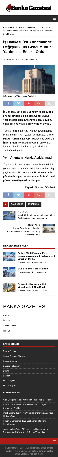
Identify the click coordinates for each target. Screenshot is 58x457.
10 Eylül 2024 (25, 272)
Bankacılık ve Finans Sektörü (33, 268)
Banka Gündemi (10, 351)
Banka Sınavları (10, 361)
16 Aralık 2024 (25, 290)
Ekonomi (7, 376)
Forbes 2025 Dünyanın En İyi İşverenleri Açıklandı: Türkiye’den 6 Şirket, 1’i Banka (36, 256)
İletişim (6, 320)
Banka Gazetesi (31, 59)
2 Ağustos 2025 (12, 59)
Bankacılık (17, 204)
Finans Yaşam (9, 385)
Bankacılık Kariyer (11, 366)
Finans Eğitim (9, 380)
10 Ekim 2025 (25, 262)
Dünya (6, 371)
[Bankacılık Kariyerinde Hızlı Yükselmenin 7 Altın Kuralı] (9, 287)
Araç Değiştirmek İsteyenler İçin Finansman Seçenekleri (28, 400)
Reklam (7, 331)
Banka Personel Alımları (14, 356)
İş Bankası (33, 204)
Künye (6, 315)
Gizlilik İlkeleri (9, 325)
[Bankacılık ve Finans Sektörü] (9, 272)
